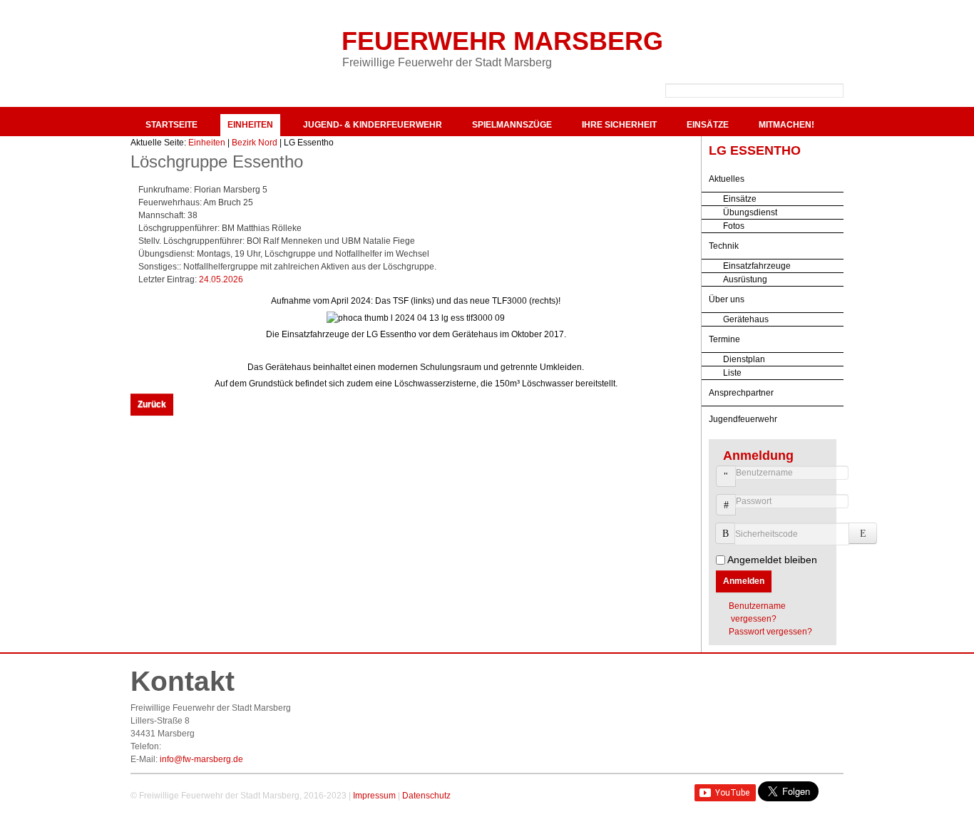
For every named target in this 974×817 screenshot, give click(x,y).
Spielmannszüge (512, 125)
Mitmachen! (786, 125)
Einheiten (250, 125)
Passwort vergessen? (770, 632)
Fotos (733, 226)
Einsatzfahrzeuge (757, 266)
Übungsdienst (750, 212)
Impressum (374, 796)
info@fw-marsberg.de (201, 759)
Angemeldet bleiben (772, 559)
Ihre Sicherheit (619, 125)
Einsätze (708, 125)
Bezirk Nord (254, 143)
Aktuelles (726, 179)
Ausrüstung (745, 279)
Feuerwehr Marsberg (502, 41)
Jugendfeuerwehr (743, 419)
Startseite (171, 125)
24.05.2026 (221, 279)
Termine (724, 339)
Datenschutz (426, 796)
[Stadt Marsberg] (765, 42)
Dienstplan (744, 359)
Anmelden (743, 581)
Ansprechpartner (741, 393)
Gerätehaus (746, 319)
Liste (732, 373)
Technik (724, 246)
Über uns (726, 299)
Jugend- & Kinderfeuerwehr (372, 125)
